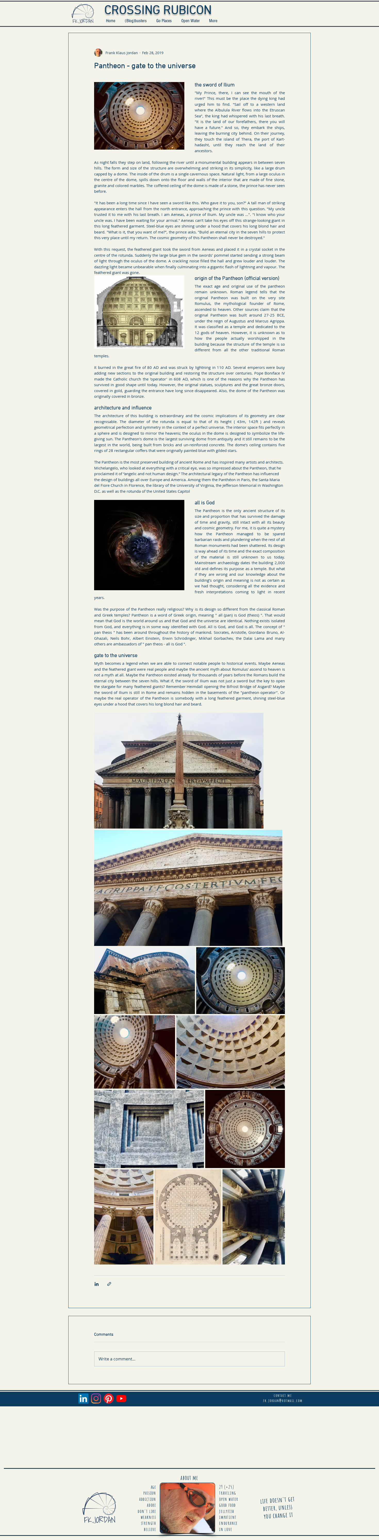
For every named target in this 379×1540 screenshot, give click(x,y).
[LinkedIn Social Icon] (83, 1398)
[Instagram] (96, 1398)
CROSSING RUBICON (158, 10)
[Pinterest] (109, 1398)
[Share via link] (109, 1284)
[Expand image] (178, 771)
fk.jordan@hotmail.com (282, 1400)
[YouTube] (121, 1398)
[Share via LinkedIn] (96, 1284)
